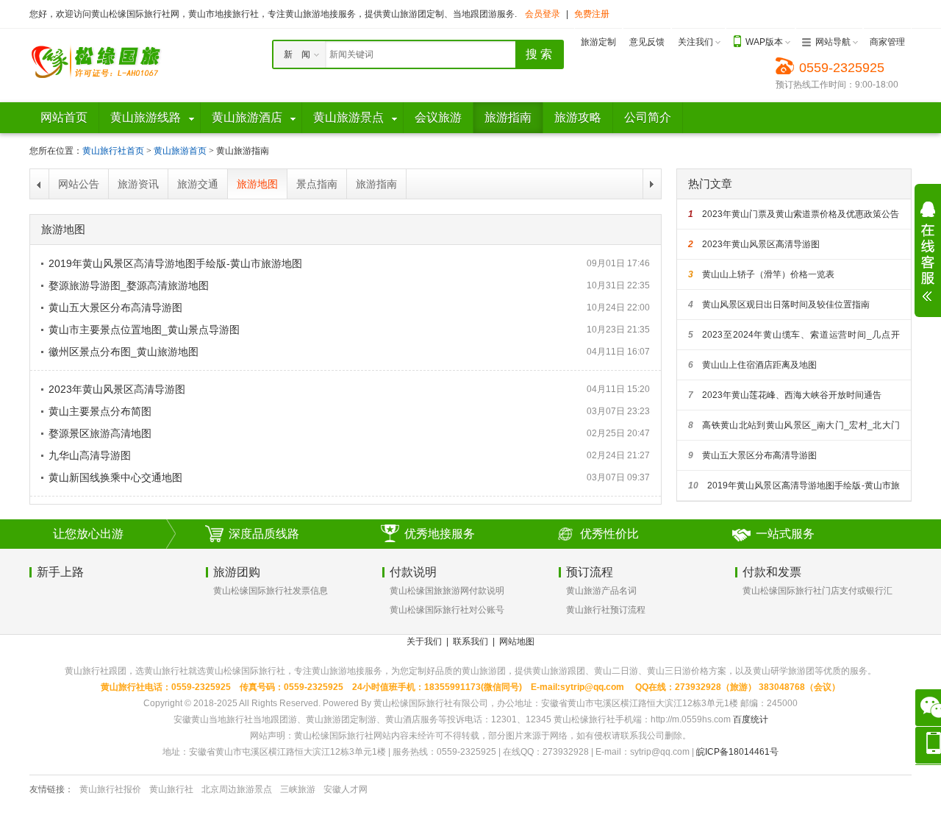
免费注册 (591, 14)
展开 (928, 251)
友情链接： (51, 789)
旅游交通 (197, 184)
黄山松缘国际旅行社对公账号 (447, 610)
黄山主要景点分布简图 (100, 411)
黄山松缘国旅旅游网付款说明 (447, 591)
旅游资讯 (138, 184)
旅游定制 (598, 42)
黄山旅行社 (171, 789)
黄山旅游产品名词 (601, 591)
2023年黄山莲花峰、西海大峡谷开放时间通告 (784, 395)
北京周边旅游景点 (236, 789)
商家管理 (887, 42)
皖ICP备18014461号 (737, 752)
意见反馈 (647, 42)
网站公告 (78, 184)
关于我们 (424, 641)
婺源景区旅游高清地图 (100, 433)
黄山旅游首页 (180, 151)
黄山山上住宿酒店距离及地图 (752, 365)
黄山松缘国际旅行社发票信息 (270, 591)
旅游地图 (257, 184)
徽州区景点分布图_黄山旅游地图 (123, 352)
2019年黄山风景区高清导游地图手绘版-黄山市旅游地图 (175, 263)
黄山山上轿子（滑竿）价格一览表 (761, 274)
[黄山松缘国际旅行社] (95, 61)
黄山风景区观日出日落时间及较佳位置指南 (779, 304)
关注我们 (695, 42)
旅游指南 (376, 184)
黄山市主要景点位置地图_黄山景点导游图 (144, 329)
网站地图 (516, 641)
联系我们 (470, 641)
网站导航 (833, 42)
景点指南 (316, 184)
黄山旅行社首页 (113, 151)
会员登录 (542, 14)
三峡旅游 (297, 789)
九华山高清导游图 (90, 455)
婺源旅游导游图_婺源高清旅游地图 (129, 285)
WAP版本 (764, 42)
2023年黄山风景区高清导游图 (117, 389)
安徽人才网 (345, 789)
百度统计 (750, 719)
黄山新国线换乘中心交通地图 (115, 477)
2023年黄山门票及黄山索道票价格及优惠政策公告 (793, 214)
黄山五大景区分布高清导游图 (115, 307)
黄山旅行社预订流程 (605, 610)
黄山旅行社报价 (110, 789)
